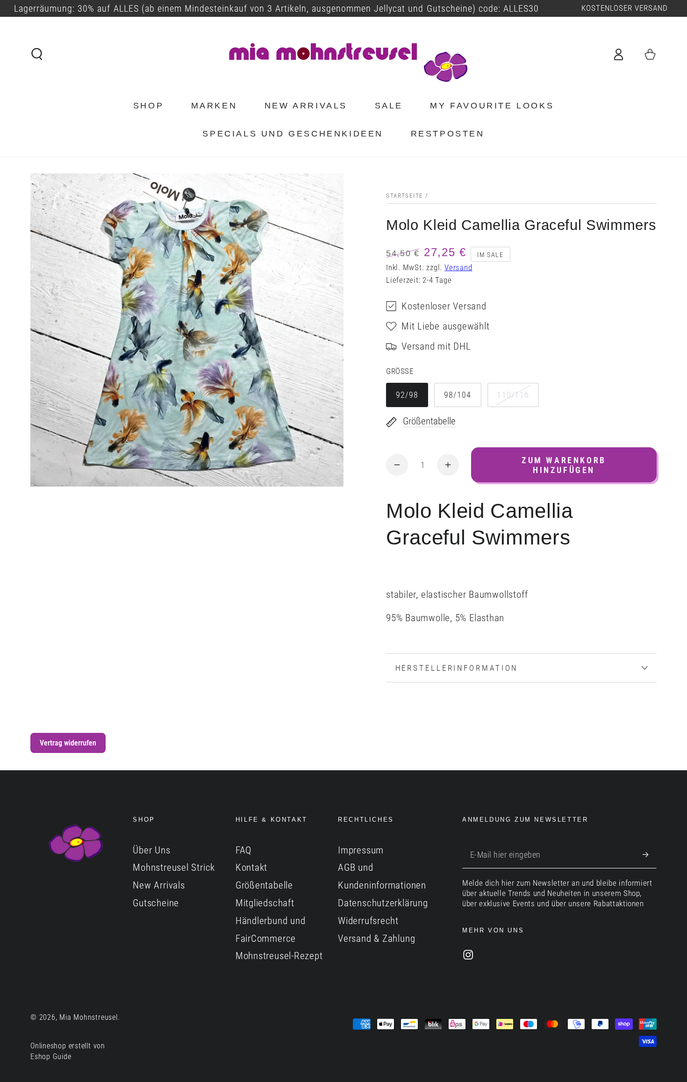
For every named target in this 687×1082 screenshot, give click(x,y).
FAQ (243, 850)
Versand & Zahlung (376, 938)
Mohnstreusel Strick (174, 867)
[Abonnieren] (650, 854)
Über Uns (151, 850)
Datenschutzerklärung (383, 903)
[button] (37, 54)
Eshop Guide (51, 1057)
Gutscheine (156, 903)
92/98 (407, 395)
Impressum (361, 850)
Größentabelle (264, 885)
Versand (458, 267)
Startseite (404, 195)
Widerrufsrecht (368, 920)
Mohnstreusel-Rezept (279, 955)
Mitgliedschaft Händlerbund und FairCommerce (271, 920)
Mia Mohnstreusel (88, 1017)
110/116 (513, 395)
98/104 (458, 395)
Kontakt (251, 867)
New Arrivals (159, 885)
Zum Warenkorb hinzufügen (564, 465)
